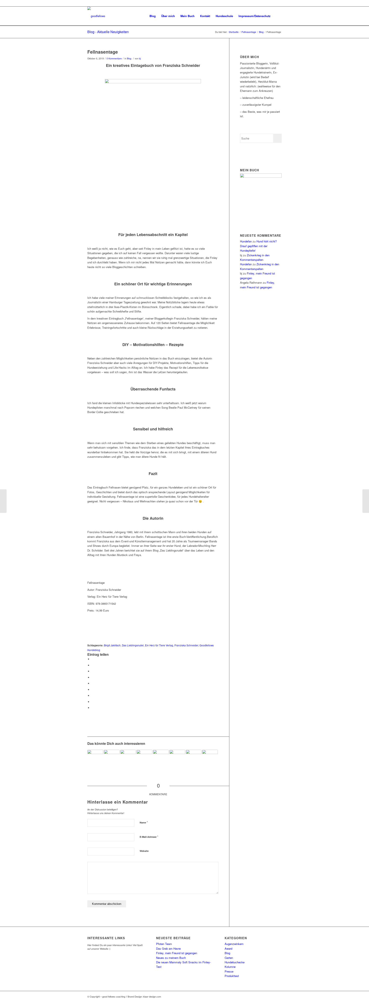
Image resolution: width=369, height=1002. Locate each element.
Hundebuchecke (235, 962)
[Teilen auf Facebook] (93, 659)
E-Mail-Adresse (149, 837)
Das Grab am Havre (168, 948)
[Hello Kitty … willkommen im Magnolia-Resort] (3, 501)
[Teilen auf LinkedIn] (93, 683)
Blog (129, 58)
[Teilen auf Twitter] (93, 665)
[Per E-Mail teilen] (93, 708)
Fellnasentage (102, 51)
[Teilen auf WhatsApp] (93, 671)
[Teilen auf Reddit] (93, 702)
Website (144, 850)
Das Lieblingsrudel (133, 645)
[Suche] (277, 16)
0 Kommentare (114, 58)
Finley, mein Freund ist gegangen (176, 953)
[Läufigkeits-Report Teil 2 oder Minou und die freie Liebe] (194, 758)
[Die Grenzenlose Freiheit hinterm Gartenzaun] (112, 758)
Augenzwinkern (234, 944)
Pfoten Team (164, 944)
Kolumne (230, 967)
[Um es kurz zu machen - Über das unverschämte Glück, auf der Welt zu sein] (95, 758)
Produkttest (232, 976)
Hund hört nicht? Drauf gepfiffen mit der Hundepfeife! (258, 245)
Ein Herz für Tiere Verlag (159, 645)
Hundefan (246, 241)
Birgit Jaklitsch (112, 645)
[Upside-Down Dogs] (128, 758)
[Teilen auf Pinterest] (93, 677)
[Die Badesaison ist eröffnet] (161, 758)
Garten (229, 958)
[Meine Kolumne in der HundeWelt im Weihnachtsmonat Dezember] (144, 758)
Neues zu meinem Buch (171, 958)
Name (144, 822)
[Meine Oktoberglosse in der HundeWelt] (177, 758)
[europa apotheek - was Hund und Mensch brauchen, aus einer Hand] (210, 758)
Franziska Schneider (186, 645)
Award (228, 948)
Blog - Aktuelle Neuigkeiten (108, 31)
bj (140, 58)
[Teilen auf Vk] (93, 696)
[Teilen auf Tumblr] (93, 690)
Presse (229, 971)
